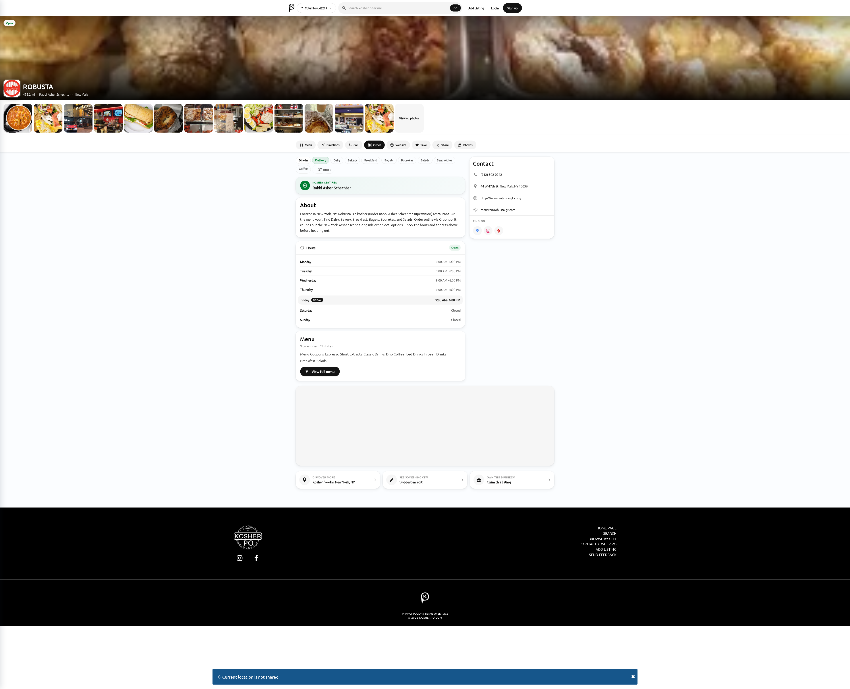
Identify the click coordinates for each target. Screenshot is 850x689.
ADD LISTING (606, 549)
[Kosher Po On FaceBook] (256, 558)
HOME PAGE (606, 528)
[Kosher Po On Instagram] (240, 558)
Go (455, 8)
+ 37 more (323, 169)
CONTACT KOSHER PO (598, 544)
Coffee (303, 168)
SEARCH (609, 533)
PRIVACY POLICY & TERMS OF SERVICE (425, 613)
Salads (425, 160)
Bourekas (407, 160)
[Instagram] (488, 230)
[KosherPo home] (292, 8)
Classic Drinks (374, 354)
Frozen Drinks (435, 354)
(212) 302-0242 (491, 174)
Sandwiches (444, 160)
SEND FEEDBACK (602, 554)
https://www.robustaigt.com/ (501, 198)
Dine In (303, 160)
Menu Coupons (312, 354)
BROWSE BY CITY (602, 538)
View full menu (323, 371)
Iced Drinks (414, 354)
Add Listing (476, 8)
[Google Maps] (477, 230)
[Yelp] (498, 230)
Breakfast (370, 160)
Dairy (337, 160)
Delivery (320, 160)
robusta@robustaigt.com (498, 210)
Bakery (352, 160)
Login (495, 8)
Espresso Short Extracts (343, 354)
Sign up (512, 8)
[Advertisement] (425, 657)
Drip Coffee (395, 354)
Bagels (388, 160)
